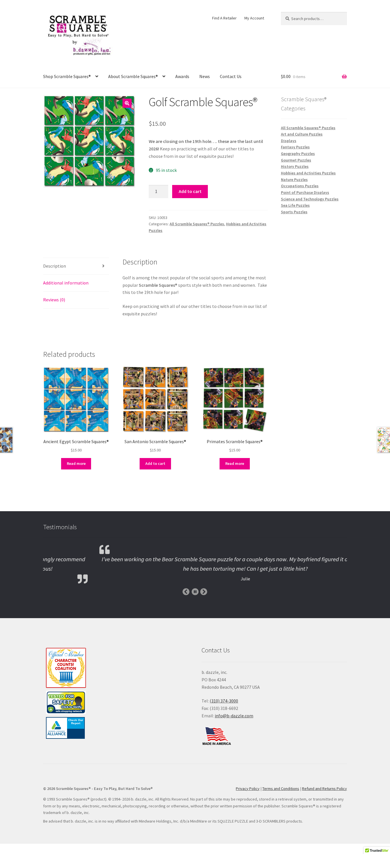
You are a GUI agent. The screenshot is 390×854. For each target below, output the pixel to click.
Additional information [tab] (66, 283)
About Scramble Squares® (133, 76)
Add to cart (190, 191)
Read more (76, 463)
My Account (254, 18)
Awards (182, 76)
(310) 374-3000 (224, 701)
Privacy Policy (248, 788)
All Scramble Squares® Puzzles (197, 223)
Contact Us (231, 76)
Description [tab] (54, 266)
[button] (127, 103)
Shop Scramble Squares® (67, 76)
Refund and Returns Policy (324, 788)
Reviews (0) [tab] (54, 299)
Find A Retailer (224, 18)
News (204, 76)
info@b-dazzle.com (234, 715)
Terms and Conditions (280, 788)
